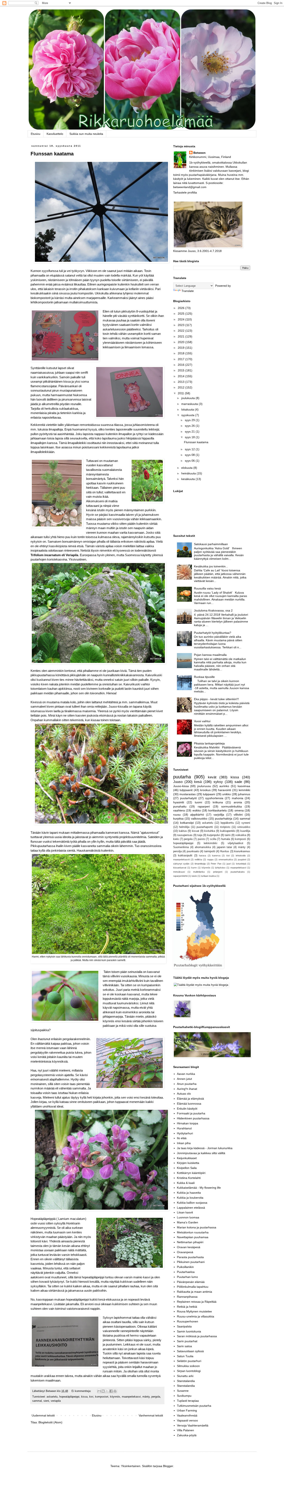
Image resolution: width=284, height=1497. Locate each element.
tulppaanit (186, 790)
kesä (198, 782)
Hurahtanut (184, 1128)
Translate (188, 291)
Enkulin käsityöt (187, 1108)
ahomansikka (203, 847)
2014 (181, 376)
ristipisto (225, 827)
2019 (181, 347)
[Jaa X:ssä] (107, 1391)
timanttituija (200, 863)
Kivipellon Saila (187, 1168)
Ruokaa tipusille (204, 676)
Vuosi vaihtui (202, 721)
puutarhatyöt (188, 798)
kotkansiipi (187, 822)
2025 (181, 313)
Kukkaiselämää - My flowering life (199, 1187)
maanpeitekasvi (131, 1396)
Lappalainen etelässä (191, 1207)
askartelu (52, 1396)
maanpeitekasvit (181, 859)
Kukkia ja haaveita (189, 1192)
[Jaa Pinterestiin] (115, 1391)
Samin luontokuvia (189, 1331)
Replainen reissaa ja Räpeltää (196, 1301)
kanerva (216, 855)
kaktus (183, 831)
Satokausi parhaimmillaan (211, 544)
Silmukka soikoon (188, 1366)
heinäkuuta (189, 473)
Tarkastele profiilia (185, 192)
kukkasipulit (185, 855)
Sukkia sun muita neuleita (86, 133)
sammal (37, 1400)
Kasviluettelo (55, 133)
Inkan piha (184, 1143)
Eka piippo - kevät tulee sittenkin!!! (216, 699)
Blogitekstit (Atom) (50, 1422)
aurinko (224, 786)
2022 (181, 330)
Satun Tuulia (185, 1356)
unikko (226, 794)
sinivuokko (243, 827)
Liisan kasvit (185, 1212)
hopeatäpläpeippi (69, 1396)
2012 (181, 387)
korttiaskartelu (217, 810)
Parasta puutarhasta (190, 1257)
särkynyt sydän (181, 863)
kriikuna (218, 802)
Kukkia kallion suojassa (192, 1202)
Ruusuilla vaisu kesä (207, 588)
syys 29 (190, 420)
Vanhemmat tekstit (151, 1415)
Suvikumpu (184, 1395)
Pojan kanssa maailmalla (210, 654)
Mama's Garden (187, 1222)
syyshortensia (214, 798)
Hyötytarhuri (185, 1133)
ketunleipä (241, 863)
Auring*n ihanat (187, 1088)
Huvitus (224, 851)
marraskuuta (190, 404)
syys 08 (190, 454)
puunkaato (193, 851)
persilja (177, 851)
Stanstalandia (186, 1381)
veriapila (56, 1400)
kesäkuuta (188, 479)
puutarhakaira (237, 872)
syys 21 (190, 431)
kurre (194, 867)
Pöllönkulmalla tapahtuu (192, 1286)
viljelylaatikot (235, 843)
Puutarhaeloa (186, 1272)
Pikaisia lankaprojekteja (209, 743)
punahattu (179, 806)
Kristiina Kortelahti (189, 1177)
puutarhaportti (204, 827)
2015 (181, 370)
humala (225, 839)
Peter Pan (216, 863)
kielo (176, 839)
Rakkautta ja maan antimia (194, 1291)
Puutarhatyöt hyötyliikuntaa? (212, 632)
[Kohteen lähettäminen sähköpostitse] (99, 1391)
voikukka (240, 835)
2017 (181, 359)
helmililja (184, 827)
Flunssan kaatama (52, 153)
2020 (181, 342)
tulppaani (209, 794)
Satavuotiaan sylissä (190, 1351)
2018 (181, 353)
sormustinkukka (231, 806)
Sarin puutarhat (187, 1341)
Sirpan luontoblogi (189, 1371)
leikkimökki (210, 843)
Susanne (183, 1390)
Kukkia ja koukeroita (190, 1197)
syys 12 (190, 449)
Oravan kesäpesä (188, 1247)
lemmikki (244, 790)
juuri (229, 863)
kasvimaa (244, 786)
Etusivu (35, 133)
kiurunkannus (242, 851)
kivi (91, 1396)
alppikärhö (197, 814)
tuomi (198, 802)
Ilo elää (181, 1138)
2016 (181, 364)
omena (239, 810)
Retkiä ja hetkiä (187, 1306)
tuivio (194, 876)
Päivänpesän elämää (191, 1282)
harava (202, 855)
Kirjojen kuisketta (188, 1163)
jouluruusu (204, 786)
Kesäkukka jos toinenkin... (211, 566)
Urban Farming (187, 1410)
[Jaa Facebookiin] (111, 1391)
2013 (181, 381)
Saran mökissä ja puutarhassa (197, 1336)
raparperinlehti (180, 876)
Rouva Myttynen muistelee (194, 1311)
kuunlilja (245, 831)
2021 (181, 336)
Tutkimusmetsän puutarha (194, 1405)
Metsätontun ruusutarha (193, 1232)
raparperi (204, 806)
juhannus (244, 794)
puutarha (182, 776)
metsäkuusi (179, 872)
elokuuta (187, 467)
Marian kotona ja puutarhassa (196, 1227)
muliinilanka (199, 872)
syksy (218, 782)
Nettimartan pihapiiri (190, 1242)
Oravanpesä (185, 1252)
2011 (181, 393)
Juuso (178, 782)
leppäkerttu (227, 822)
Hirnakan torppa (187, 1123)
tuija (199, 835)
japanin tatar (224, 847)
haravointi (224, 790)
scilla (213, 839)
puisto (201, 839)
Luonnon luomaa (188, 1217)
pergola (155, 1396)
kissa (84, 1396)
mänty (146, 1396)
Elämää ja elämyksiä (190, 1098)
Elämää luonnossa (189, 1103)
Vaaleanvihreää (187, 1415)
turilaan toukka (208, 876)
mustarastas (187, 794)
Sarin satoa (184, 1346)
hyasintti (178, 802)
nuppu (210, 859)
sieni (46, 1400)
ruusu (177, 814)
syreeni (245, 822)
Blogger (168, 1466)
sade (238, 782)
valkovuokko (199, 818)
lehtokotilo (241, 855)
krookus (205, 790)
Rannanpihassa (187, 1296)
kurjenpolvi (213, 835)
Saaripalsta (184, 1326)
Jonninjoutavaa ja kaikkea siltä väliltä (201, 1153)
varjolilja (219, 814)
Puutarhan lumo (187, 1277)
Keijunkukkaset (187, 1158)
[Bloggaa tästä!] (103, 1391)
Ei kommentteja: (82, 1391)
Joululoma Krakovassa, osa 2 (213, 610)
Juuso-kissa (181, 786)
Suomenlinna (181, 847)
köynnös (115, 1396)
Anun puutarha (186, 1083)
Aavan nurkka (186, 1073)
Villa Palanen (185, 1430)
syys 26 (190, 425)
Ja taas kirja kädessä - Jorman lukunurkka (204, 1148)
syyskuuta (188, 415)
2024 (181, 319)
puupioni (242, 859)
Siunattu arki (185, 1376)
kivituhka (209, 831)
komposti (240, 839)
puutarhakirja (223, 818)
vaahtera (179, 810)
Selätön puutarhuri (189, 1361)
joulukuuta (188, 398)
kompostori (101, 1396)
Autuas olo (184, 1093)
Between (199, 152)
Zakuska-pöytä (186, 1435)
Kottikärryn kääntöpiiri (191, 1173)
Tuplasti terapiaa (188, 1400)
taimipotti (209, 851)
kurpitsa (178, 818)
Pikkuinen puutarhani (191, 1262)
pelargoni (217, 872)
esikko (197, 810)
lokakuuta (188, 409)
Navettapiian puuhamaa (192, 1237)
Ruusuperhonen (187, 1321)
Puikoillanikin (185, 1267)
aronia (238, 802)
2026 (181, 308)
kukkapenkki (227, 831)
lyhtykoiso (220, 867)
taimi (228, 835)
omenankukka (226, 859)
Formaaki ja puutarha (191, 1113)
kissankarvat (179, 867)
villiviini (238, 814)
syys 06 (190, 460)
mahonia (237, 798)
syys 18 (190, 437)
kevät (212, 777)
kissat (195, 831)
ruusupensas (185, 835)
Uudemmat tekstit (43, 1415)
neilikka (198, 859)
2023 (181, 325)
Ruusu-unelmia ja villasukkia (195, 1316)
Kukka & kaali (186, 1182)
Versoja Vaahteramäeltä (192, 1425)
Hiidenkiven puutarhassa (193, 1118)
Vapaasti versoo (187, 1420)
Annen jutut (184, 1078)
